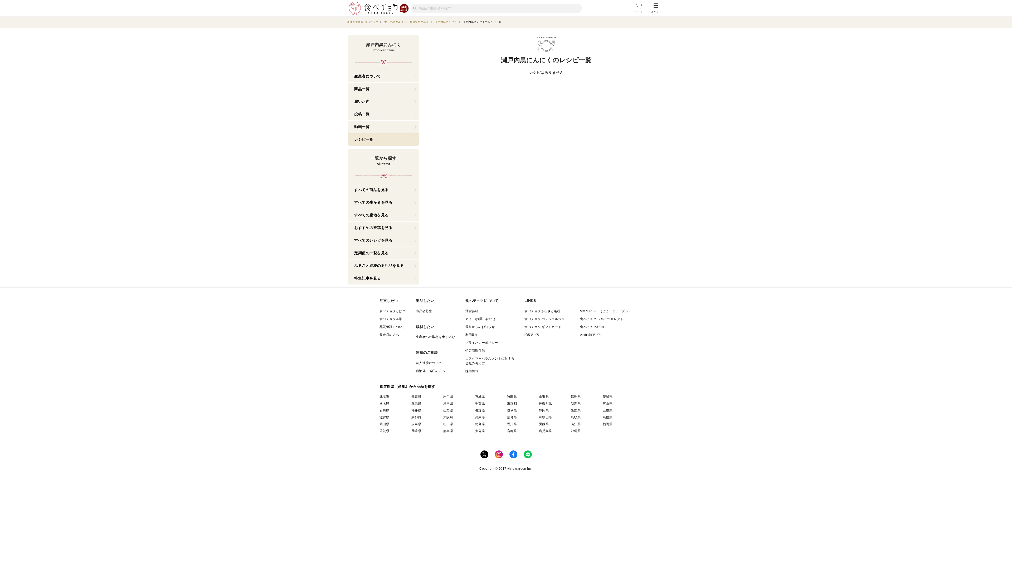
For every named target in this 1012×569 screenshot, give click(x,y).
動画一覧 (361, 127)
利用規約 (472, 335)
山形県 (544, 397)
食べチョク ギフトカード (542, 327)
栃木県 (384, 403)
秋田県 (512, 397)
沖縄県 (576, 431)
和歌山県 (545, 417)
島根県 (607, 417)
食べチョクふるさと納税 (542, 311)
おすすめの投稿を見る (373, 227)
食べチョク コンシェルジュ (544, 319)
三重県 (607, 410)
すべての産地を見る (371, 215)
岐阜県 (512, 410)
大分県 (480, 431)
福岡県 (607, 424)
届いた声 (361, 101)
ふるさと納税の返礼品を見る (379, 265)
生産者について (367, 76)
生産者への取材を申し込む (435, 337)
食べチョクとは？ (393, 311)
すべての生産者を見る (373, 202)
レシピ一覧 (363, 139)
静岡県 (544, 410)
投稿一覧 (361, 114)
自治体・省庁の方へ (430, 371)
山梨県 (448, 410)
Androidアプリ (591, 335)
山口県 (448, 424)
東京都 (512, 403)
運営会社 (472, 311)
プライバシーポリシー (481, 343)
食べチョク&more (593, 327)
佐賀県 (384, 431)
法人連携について (429, 363)
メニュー (656, 12)
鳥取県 (576, 417)
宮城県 (480, 397)
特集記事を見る (367, 278)
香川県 (512, 424)
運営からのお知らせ (480, 327)
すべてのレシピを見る (373, 240)
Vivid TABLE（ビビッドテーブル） (605, 311)
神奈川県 (545, 403)
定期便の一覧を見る (371, 253)
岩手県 (448, 397)
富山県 (607, 403)
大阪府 (448, 417)
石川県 (384, 410)
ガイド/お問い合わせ (480, 319)
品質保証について (393, 327)
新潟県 (576, 403)
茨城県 (607, 397)
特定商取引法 (475, 350)
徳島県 (480, 424)
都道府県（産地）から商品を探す (407, 386)
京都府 (416, 417)
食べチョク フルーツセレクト (602, 319)
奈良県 (512, 417)
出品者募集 (424, 311)
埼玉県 (448, 403)
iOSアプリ (532, 335)
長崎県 (416, 431)
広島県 (416, 424)
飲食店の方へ (389, 335)
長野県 (480, 410)
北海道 (384, 397)
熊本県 (448, 431)
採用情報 (472, 371)
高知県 (576, 424)
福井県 (416, 410)
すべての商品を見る (371, 190)
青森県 (416, 397)
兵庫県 (480, 417)
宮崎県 (512, 431)
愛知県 (576, 410)
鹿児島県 (545, 431)
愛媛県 (544, 424)
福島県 (576, 397)
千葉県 (480, 403)
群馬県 (416, 403)
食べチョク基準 (391, 319)
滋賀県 (384, 417)
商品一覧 (361, 89)
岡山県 (384, 424)
